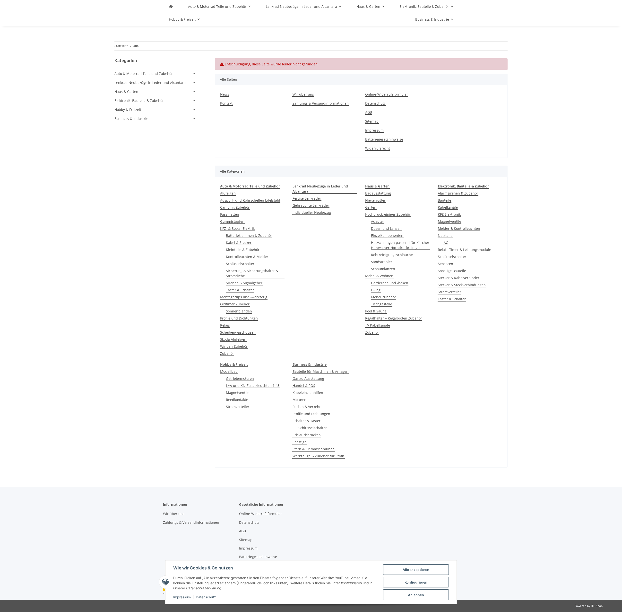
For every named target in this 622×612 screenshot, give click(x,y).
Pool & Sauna (376, 311)
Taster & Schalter (240, 290)
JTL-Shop (597, 606)
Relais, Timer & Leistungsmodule (464, 249)
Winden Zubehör (234, 346)
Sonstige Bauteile (452, 270)
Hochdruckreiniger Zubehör (387, 214)
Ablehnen (416, 595)
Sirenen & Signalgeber (244, 283)
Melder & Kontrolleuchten (459, 228)
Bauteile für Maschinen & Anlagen (320, 371)
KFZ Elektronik (449, 214)
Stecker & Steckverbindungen (462, 285)
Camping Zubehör (235, 207)
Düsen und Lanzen (386, 228)
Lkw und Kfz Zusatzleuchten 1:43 (252, 385)
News (224, 94)
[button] (154, 73)
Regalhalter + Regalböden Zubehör (393, 318)
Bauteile (444, 200)
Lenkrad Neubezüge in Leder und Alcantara (150, 82)
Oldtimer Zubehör (235, 304)
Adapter (377, 221)
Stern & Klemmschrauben (314, 449)
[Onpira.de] (171, 6)
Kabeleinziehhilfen (308, 392)
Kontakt (226, 103)
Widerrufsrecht (377, 148)
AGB (368, 112)
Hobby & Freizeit (127, 109)
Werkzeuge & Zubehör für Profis (319, 456)
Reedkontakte (237, 399)
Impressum (182, 597)
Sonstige (299, 442)
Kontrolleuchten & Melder (247, 256)
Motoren (299, 399)
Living (375, 290)
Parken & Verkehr (307, 406)
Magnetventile (449, 221)
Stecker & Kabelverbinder (458, 277)
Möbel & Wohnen (379, 276)
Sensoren (445, 263)
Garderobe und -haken (389, 283)
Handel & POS (304, 385)
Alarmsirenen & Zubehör (458, 193)
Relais (225, 325)
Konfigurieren (416, 582)
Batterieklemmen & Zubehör (249, 235)
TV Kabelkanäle (377, 325)
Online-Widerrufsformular (386, 94)
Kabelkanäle (448, 207)
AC (446, 242)
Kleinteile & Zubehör (242, 249)
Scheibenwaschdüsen (238, 332)
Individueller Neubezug (312, 212)
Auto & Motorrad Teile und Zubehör (143, 73)
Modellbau (229, 371)
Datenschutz (206, 597)
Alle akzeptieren (416, 570)
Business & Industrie (131, 118)
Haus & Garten (126, 91)
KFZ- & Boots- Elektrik (237, 228)
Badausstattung (378, 193)
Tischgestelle (381, 304)
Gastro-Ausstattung (308, 378)
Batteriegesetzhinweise (384, 139)
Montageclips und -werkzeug (243, 297)
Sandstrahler (381, 261)
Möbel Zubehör (383, 297)
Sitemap (372, 121)
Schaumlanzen (383, 268)
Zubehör (227, 353)
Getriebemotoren (240, 378)
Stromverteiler (449, 292)
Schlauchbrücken (307, 435)
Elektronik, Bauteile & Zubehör (139, 100)
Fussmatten (229, 214)
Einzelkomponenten (387, 235)
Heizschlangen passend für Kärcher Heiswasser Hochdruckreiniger (400, 245)
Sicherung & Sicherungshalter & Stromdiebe (252, 273)
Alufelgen (228, 193)
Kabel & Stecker (238, 242)
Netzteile (445, 235)
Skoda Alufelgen (233, 339)
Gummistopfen (232, 221)
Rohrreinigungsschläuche (392, 254)
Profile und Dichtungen (239, 318)
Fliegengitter (375, 200)
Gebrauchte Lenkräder (311, 205)
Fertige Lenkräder (307, 198)
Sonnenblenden (239, 311)
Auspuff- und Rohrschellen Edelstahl (250, 200)
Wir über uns (303, 94)
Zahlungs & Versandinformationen (321, 103)
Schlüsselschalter (240, 263)
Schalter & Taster (306, 420)
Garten (370, 207)
